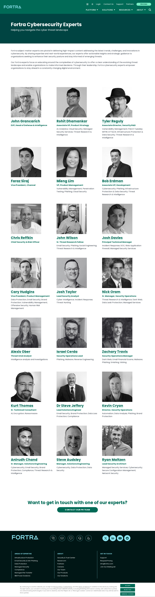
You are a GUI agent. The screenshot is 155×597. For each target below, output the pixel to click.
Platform (92, 9)
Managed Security (22, 567)
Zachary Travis (115, 351)
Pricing (143, 4)
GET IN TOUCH (106, 554)
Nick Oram (111, 291)
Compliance (19, 570)
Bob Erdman (112, 181)
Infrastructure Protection (24, 558)
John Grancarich (25, 121)
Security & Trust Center (66, 558)
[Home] (13, 6)
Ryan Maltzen (113, 459)
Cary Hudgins (22, 291)
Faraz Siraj (20, 181)
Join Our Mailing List (107, 567)
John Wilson (67, 237)
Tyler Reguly (112, 121)
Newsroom (61, 561)
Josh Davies (112, 237)
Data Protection (21, 564)
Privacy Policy (57, 587)
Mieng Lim (65, 181)
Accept (127, 586)
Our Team (61, 570)
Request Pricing (106, 561)
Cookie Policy (67, 587)
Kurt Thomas (22, 405)
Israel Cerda (67, 351)
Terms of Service (84, 587)
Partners (130, 4)
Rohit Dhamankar (72, 121)
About (141, 9)
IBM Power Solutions (22, 576)
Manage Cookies (128, 594)
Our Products (62, 573)
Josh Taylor (67, 291)
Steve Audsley (69, 459)
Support (119, 4)
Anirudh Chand (24, 459)
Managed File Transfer (23, 573)
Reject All (127, 590)
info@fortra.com (106, 564)
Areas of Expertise (23, 554)
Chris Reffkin (22, 237)
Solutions (108, 9)
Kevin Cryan (112, 405)
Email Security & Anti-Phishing (26, 561)
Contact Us (108, 4)
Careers (60, 567)
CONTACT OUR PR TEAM (77, 509)
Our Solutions (62, 576)
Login (98, 4)
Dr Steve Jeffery (70, 405)
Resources (126, 9)
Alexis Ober (20, 351)
